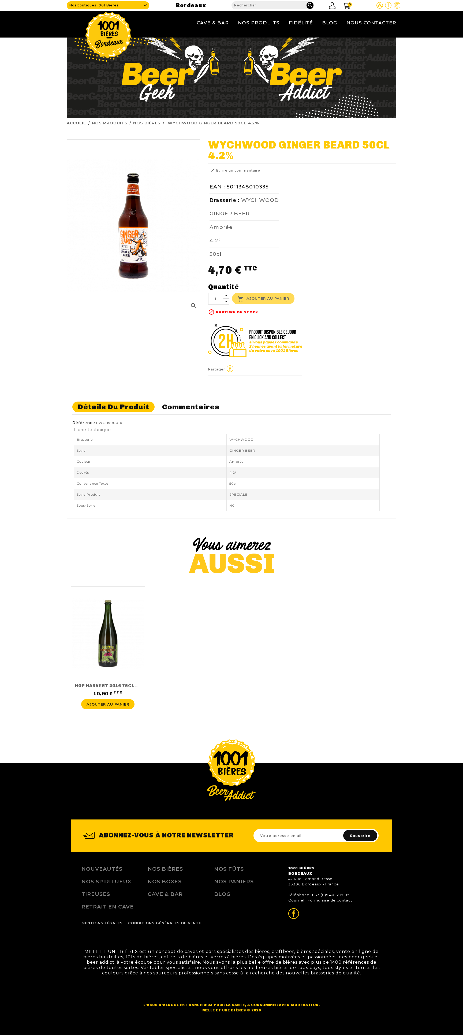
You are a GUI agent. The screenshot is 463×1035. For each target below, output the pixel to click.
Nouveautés (101, 869)
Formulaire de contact (330, 900)
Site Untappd (379, 5)
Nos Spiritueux (106, 881)
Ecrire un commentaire (235, 170)
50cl (216, 254)
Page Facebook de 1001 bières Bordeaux (388, 5)
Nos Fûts (229, 869)
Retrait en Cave (107, 906)
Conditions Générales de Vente (164, 923)
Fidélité (301, 22)
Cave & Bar (213, 22)
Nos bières (165, 869)
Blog (329, 22)
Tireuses (95, 894)
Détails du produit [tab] (113, 406)
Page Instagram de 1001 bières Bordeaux (397, 5)
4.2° (215, 240)
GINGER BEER (230, 213)
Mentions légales (102, 923)
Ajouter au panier (263, 299)
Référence (83, 422)
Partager (230, 368)
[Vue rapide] (108, 696)
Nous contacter (371, 22)
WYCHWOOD (260, 200)
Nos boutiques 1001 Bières (93, 5)
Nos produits (258, 22)
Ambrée (221, 227)
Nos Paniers (234, 881)
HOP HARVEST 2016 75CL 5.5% (110, 685)
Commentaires (190, 406)
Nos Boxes (165, 881)
